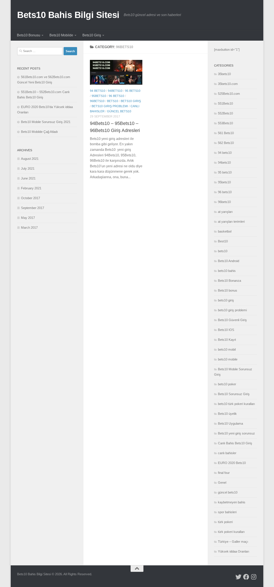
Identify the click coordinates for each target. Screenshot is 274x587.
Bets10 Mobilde (61, 35)
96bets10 (97, 101)
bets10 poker (227, 384)
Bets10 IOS (226, 330)
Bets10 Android (228, 261)
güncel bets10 (119, 111)
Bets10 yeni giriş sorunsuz (236, 433)
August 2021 (30, 158)
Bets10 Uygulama (230, 423)
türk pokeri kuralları (231, 532)
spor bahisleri (227, 512)
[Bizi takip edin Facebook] (246, 577)
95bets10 (99, 96)
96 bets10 (116, 96)
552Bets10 (225, 113)
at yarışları (225, 211)
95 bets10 (132, 90)
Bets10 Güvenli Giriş (232, 320)
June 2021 (28, 178)
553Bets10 (225, 123)
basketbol (224, 231)
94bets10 (115, 90)
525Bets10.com (229, 93)
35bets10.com (228, 84)
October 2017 (30, 198)
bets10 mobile (227, 359)
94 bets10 (97, 90)
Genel (222, 482)
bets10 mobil (227, 349)
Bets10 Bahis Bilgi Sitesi (68, 15)
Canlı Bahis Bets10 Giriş (235, 443)
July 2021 (27, 168)
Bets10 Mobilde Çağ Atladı (39, 131)
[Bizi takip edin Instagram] (254, 577)
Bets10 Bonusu (28, 35)
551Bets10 (225, 103)
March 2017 (29, 227)
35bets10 (224, 74)
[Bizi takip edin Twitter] (238, 577)
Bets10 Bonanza (229, 280)
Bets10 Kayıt (227, 339)
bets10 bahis (227, 271)
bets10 (112, 101)
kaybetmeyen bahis (231, 502)
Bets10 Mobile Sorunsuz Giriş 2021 (45, 122)
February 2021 (31, 188)
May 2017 (28, 217)
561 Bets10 (226, 133)
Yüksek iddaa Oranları (233, 551)
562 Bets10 (226, 143)
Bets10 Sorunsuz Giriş (234, 394)
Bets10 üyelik (227, 413)
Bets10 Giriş (91, 35)
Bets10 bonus (227, 290)
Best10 (223, 241)
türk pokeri (225, 522)
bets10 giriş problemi (110, 106)
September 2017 (32, 208)
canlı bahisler (227, 453)
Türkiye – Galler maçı (233, 541)
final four (224, 472)
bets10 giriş (131, 101)
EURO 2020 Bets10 (232, 463)
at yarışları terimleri (231, 221)
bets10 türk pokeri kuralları (236, 404)
